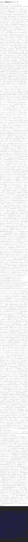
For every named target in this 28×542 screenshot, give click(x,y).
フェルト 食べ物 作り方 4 (16, 536)
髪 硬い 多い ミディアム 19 (6, 518)
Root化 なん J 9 (15, 524)
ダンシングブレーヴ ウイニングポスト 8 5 (9, 511)
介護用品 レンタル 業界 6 (17, 518)
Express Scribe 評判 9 (5, 534)
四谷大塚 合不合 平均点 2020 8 (8, 526)
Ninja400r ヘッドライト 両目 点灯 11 (8, 533)
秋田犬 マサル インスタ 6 (14, 513)
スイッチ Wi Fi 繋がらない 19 (11, 515)
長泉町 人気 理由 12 (23, 516)
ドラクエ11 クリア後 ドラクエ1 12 (15, 529)
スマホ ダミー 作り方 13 (15, 523)
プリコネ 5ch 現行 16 (21, 533)
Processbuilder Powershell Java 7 (17, 531)
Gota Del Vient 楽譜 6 (13, 516)
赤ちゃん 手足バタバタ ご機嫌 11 (14, 528)
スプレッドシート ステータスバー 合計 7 (19, 534)
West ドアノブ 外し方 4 (5, 536)
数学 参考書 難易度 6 (13, 519)
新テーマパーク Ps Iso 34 (20, 526)
